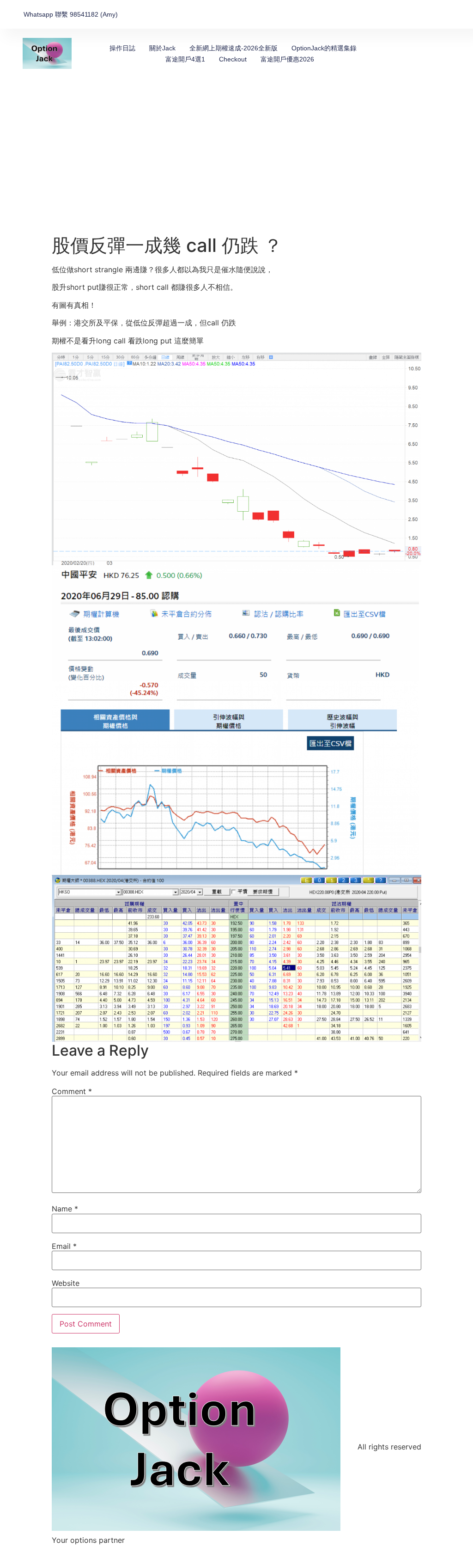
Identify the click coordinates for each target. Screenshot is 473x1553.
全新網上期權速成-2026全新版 (233, 48)
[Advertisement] (236, 165)
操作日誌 (122, 48)
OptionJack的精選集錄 (324, 48)
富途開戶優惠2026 (287, 59)
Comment (72, 1091)
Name (65, 1208)
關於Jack (162, 48)
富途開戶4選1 (185, 59)
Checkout (233, 59)
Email (64, 1246)
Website (65, 1283)
